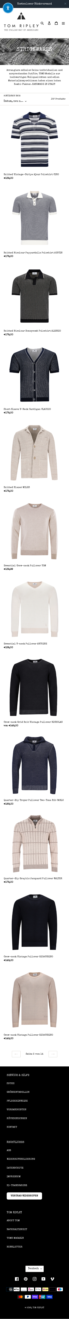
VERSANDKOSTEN (16, 1109)
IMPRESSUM (14, 1176)
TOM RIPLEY (38, 1308)
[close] (65, 4)
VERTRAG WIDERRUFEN (24, 1196)
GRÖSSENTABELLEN (18, 1092)
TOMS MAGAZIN (15, 1238)
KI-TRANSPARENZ (17, 1185)
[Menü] (63, 23)
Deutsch (33, 1268)
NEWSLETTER (14, 1247)
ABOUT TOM (13, 1220)
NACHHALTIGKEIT (17, 1229)
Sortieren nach (12, 96)
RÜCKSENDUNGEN (17, 1118)
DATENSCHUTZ (15, 1168)
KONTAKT (12, 1127)
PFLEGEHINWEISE (17, 1101)
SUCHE (11, 1083)
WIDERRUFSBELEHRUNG (21, 1159)
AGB (9, 1150)
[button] (8, 8)
